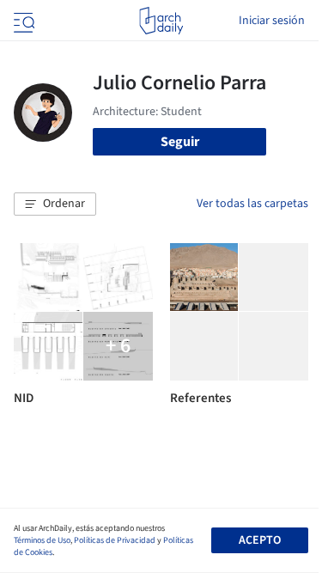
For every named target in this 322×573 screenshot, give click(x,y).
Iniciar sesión (272, 21)
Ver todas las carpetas (252, 203)
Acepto (260, 540)
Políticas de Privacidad (114, 540)
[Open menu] (22, 21)
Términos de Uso (42, 540)
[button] (55, 204)
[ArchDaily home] (161, 20)
